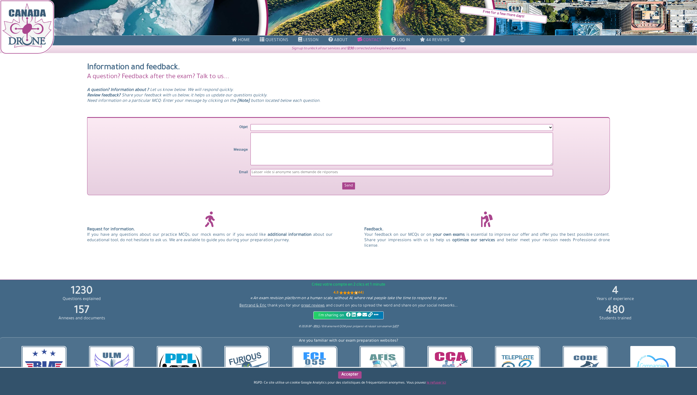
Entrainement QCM (334, 326)
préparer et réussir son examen (375, 326)
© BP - (309, 326)
